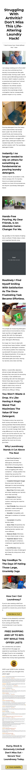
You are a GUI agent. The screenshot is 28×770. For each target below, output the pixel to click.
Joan (16, 47)
